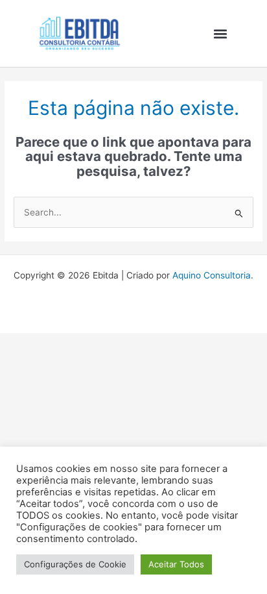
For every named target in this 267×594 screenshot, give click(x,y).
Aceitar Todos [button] (176, 564)
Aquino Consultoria (211, 275)
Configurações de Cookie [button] (75, 564)
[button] (220, 33)
